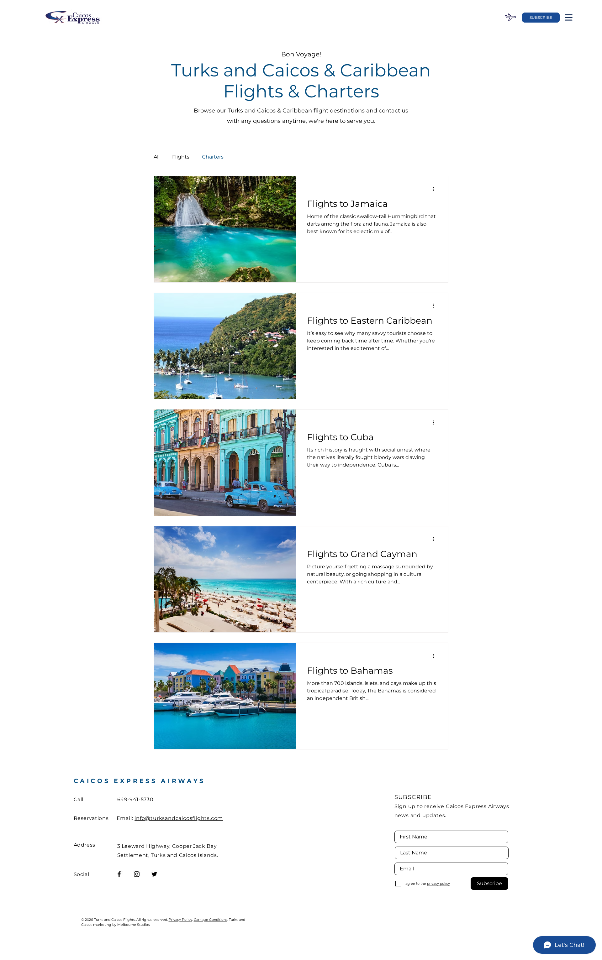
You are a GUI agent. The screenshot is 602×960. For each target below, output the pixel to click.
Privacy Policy (180, 919)
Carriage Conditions (210, 919)
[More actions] (436, 189)
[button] (541, 18)
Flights (180, 157)
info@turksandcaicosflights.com (179, 818)
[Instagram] (136, 874)
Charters (213, 157)
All (157, 157)
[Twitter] (154, 874)
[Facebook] (119, 874)
